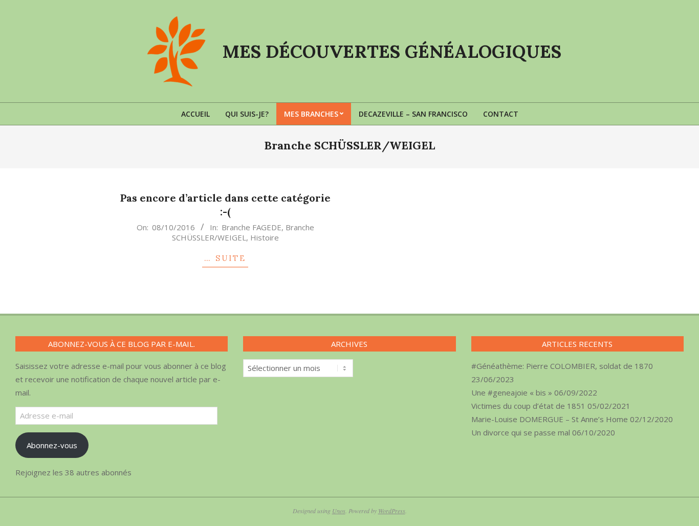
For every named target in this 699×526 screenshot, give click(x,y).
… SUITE (225, 258)
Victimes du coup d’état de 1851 (528, 406)
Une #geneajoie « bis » (511, 392)
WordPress (391, 511)
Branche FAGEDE (251, 227)
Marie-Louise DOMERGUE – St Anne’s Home (549, 419)
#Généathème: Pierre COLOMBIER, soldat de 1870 (562, 366)
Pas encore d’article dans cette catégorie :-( (225, 204)
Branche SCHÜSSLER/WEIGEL (243, 232)
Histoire (264, 237)
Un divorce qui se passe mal (520, 432)
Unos (338, 511)
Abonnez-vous (52, 445)
